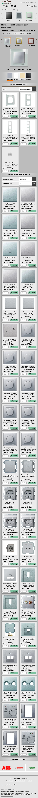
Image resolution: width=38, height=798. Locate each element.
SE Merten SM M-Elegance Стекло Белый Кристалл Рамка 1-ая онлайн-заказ (10, 111)
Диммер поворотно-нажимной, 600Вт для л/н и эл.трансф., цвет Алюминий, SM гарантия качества (10, 423)
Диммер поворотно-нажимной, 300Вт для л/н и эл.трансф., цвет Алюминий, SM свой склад (28, 369)
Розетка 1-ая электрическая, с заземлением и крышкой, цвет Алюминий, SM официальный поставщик (28, 533)
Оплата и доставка (31, 2)
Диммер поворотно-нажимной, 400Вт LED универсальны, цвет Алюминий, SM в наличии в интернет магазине (10, 397)
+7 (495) (9, 6)
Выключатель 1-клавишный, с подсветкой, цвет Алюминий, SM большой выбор (10, 206)
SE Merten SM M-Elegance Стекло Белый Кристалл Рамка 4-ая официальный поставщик (28, 138)
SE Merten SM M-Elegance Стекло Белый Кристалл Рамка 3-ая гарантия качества (10, 138)
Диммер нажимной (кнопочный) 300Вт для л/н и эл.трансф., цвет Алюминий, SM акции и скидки (28, 342)
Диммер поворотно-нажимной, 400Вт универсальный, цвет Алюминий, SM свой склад (28, 396)
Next (36, 15)
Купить (15, 116)
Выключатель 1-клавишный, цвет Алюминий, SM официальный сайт (28, 260)
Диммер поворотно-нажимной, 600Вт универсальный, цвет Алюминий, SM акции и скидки (28, 423)
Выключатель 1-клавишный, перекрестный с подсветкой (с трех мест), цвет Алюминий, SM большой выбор (10, 261)
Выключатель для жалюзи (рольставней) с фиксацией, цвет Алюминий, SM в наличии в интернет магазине (10, 342)
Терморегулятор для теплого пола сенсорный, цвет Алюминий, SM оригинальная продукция (10, 749)
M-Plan (19, 20)
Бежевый (22, 79)
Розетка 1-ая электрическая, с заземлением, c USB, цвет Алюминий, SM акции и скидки (28, 559)
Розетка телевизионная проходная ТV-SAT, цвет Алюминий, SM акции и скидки (28, 694)
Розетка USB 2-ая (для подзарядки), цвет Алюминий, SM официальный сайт (10, 586)
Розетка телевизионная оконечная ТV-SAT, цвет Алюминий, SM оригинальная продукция (10, 694)
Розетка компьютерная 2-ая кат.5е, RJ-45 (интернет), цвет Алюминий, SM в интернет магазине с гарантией (28, 668)
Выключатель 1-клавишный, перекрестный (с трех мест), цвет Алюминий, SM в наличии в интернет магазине (28, 234)
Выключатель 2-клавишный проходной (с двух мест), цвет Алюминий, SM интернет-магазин (10, 314)
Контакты (22, 2)
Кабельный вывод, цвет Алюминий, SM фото (28, 475)
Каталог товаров (20, 780)
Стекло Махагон (31, 45)
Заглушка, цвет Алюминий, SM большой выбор (10, 476)
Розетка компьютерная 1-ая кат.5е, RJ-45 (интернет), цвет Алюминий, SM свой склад (28, 640)
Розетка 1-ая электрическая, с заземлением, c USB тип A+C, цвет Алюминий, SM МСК (10, 559)
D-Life (8, 20)
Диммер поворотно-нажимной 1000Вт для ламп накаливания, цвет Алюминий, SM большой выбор (10, 450)
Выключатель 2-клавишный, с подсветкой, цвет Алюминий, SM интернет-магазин (28, 287)
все (3, 33)
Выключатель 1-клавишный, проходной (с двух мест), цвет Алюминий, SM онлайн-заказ (28, 206)
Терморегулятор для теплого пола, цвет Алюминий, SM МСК (28, 748)
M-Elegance (29, 20)
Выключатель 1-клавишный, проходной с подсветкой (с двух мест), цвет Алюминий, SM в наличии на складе (10, 233)
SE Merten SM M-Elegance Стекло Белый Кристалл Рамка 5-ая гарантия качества (10, 165)
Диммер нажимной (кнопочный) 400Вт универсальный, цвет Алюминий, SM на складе (10, 369)
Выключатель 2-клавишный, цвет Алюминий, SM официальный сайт (28, 314)
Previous (1, 15)
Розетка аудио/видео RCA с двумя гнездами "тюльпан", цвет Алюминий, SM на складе (28, 613)
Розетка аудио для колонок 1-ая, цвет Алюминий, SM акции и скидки (28, 586)
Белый (16, 79)
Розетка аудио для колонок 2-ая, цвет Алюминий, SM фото (10, 612)
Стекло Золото (19, 45)
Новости (30, 780)
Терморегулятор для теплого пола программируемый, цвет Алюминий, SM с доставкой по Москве (28, 722)
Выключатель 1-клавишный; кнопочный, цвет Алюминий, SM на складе (10, 287)
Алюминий (10, 79)
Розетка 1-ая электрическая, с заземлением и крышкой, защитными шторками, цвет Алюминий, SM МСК (10, 533)
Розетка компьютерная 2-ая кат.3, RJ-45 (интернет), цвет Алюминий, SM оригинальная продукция (10, 668)
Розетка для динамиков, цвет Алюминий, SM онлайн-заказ (10, 639)
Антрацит (28, 79)
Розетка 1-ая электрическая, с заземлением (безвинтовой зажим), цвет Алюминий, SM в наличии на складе (10, 505)
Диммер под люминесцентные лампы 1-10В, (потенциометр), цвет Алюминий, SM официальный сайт (28, 450)
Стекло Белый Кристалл (7, 46)
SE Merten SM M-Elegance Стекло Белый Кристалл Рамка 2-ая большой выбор (28, 111)
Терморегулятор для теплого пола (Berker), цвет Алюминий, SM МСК (10, 721)
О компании (9, 780)
